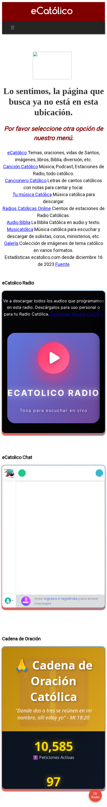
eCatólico (17, 152)
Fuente (62, 264)
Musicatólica (20, 229)
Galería (11, 243)
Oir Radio (95, 795)
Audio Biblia (18, 222)
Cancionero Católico (25, 180)
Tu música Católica (32, 194)
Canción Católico (20, 166)
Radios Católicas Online (27, 208)
